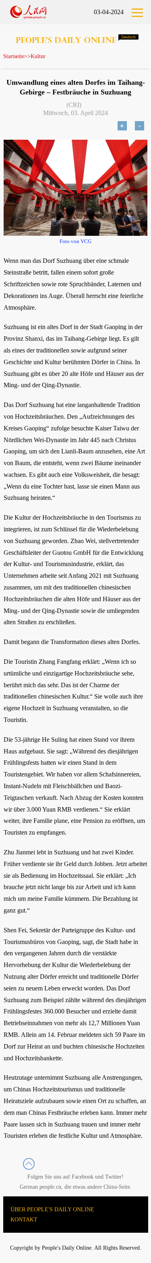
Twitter (113, 1177)
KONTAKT (23, 1220)
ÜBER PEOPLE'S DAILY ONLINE (52, 1209)
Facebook (82, 1177)
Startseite (13, 56)
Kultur (38, 56)
